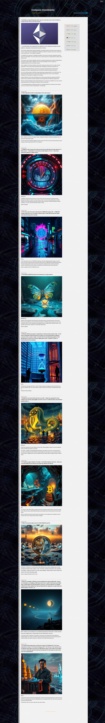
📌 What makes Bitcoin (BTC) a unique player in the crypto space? (35, 92)
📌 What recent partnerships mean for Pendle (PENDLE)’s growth (35, 523)
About (54, 711)
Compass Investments (43, 10)
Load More (41, 706)
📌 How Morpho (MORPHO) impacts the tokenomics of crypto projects (37, 274)
